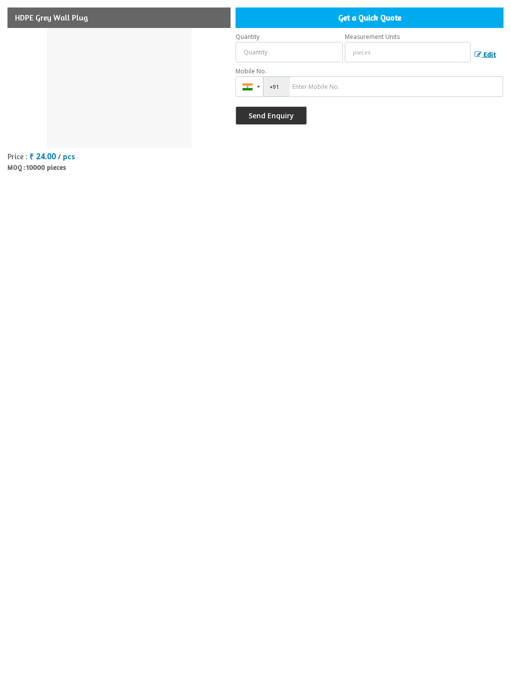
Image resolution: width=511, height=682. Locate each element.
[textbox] (408, 52)
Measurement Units (372, 36)
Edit (489, 54)
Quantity (247, 36)
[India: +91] (249, 86)
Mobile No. (251, 71)
